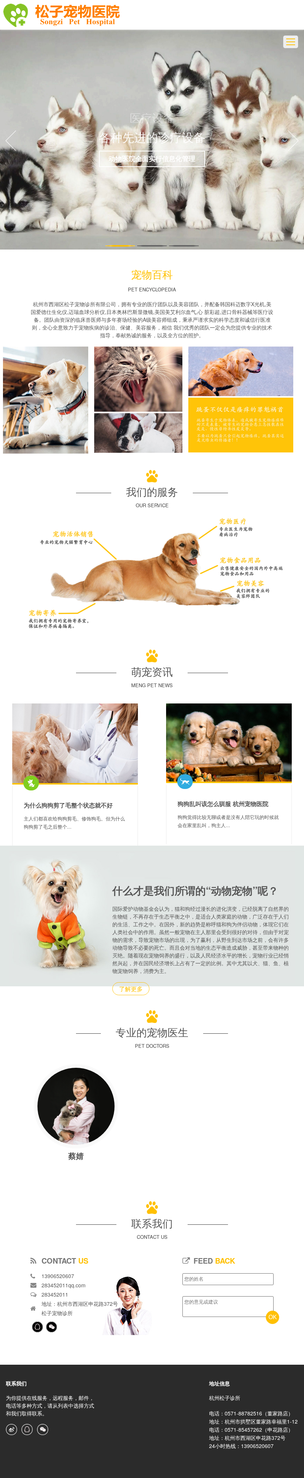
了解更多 (131, 988)
